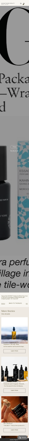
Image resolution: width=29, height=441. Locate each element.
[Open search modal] (20, 3)
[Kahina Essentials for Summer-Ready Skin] (14, 330)
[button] (14, 439)
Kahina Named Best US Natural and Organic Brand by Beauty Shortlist (14, 383)
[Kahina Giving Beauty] (8, 4)
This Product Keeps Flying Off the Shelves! (14, 423)
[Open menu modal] (27, 3)
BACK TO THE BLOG (15, 303)
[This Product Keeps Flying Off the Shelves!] (14, 409)
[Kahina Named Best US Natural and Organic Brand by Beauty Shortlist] (14, 370)
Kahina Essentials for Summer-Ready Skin (11, 344)
